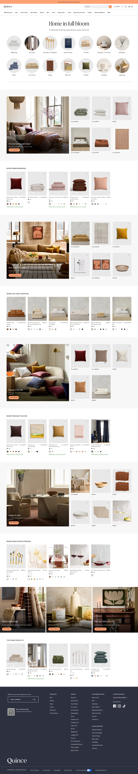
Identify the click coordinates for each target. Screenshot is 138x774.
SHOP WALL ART (101, 629)
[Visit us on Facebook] (114, 706)
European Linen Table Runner (54, 571)
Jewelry (52, 707)
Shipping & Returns (97, 710)
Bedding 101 (74, 732)
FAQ (93, 700)
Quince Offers (75, 750)
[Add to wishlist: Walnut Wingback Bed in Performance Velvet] (87, 130)
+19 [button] (64, 577)
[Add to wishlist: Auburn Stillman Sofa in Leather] (23, 299)
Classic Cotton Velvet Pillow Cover (12, 198)
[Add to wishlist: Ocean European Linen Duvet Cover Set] (108, 646)
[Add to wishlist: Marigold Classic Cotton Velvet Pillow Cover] (129, 224)
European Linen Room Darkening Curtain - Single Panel (33, 670)
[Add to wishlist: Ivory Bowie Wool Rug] (108, 224)
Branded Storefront (97, 745)
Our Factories (74, 710)
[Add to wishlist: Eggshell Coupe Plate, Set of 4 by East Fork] (87, 503)
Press (72, 716)
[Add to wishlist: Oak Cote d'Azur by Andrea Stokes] (44, 421)
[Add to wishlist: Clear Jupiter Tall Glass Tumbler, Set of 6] (44, 547)
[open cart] (126, 7)
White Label (95, 739)
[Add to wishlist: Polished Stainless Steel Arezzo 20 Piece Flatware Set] (87, 646)
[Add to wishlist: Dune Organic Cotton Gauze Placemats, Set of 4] (108, 503)
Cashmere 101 (75, 719)
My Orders (95, 704)
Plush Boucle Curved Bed (52, 323)
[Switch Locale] (129, 7)
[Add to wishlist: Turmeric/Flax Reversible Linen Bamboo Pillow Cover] (65, 421)
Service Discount (75, 741)
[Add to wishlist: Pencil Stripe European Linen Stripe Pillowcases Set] (108, 99)
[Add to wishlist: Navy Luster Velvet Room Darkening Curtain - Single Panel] (108, 421)
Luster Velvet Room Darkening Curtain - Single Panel (96, 445)
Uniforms (94, 748)
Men (51, 697)
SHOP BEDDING (14, 150)
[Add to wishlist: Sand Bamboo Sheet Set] (23, 646)
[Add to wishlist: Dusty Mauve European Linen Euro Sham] (129, 99)
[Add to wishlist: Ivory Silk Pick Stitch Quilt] (44, 174)
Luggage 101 (74, 735)
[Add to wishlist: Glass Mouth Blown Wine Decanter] (108, 547)
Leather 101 (74, 725)
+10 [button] (43, 675)
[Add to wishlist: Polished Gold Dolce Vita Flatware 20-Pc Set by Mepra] (23, 547)
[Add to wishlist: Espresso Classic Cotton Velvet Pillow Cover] (23, 421)
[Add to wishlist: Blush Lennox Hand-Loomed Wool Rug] (129, 130)
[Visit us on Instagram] (119, 706)
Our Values (74, 707)
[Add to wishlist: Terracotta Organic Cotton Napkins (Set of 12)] (129, 472)
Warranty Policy (96, 713)
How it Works (74, 704)
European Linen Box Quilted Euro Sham (98, 198)
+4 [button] (63, 674)
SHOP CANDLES (54, 629)
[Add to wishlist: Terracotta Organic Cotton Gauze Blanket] (108, 130)
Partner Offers (54, 713)
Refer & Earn (74, 700)
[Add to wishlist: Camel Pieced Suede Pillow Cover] (87, 377)
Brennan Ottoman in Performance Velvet (96, 323)
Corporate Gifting (97, 733)
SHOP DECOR (14, 397)
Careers (73, 738)
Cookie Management (101, 770)
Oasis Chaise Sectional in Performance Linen (76, 323)
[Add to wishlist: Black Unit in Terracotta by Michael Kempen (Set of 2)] (108, 255)
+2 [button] (42, 579)
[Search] (110, 6)
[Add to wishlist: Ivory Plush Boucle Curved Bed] (65, 299)
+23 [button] (22, 674)
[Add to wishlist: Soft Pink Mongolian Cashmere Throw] (87, 421)
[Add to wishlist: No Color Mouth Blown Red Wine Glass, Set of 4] (87, 547)
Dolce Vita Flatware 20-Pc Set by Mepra (13, 571)
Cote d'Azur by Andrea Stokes (31, 445)
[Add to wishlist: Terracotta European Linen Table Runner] (65, 547)
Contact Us (95, 719)
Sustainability (74, 713)
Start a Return (96, 707)
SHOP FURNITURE (15, 275)
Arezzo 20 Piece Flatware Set (76, 670)
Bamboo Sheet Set (11, 669)
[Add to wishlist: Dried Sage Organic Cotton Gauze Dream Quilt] (87, 99)
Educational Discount (76, 744)
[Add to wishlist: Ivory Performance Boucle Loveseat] (108, 377)
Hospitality (95, 742)
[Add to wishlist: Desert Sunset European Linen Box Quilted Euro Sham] (108, 174)
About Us (73, 697)
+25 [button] (64, 204)
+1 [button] (42, 329)
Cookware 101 (75, 722)
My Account (95, 697)
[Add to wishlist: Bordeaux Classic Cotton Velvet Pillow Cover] (23, 174)
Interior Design (96, 736)
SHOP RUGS (6, 629)
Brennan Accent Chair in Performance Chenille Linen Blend (35, 323)
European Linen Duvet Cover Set (74, 198)
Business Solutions (97, 729)
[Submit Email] (33, 699)
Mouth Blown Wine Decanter (98, 570)
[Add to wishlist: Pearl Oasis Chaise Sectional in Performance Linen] (87, 299)
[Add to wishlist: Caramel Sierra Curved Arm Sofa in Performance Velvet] (87, 224)
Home (51, 704)
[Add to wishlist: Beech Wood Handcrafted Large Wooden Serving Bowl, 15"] (108, 472)
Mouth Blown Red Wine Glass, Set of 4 (76, 571)
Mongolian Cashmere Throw (75, 445)
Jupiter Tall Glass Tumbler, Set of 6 (34, 571)
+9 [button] (106, 204)
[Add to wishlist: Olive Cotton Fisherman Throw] (65, 646)
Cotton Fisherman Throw (55, 669)
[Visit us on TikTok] (124, 706)
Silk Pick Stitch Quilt (33, 197)
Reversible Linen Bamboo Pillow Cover (54, 445)
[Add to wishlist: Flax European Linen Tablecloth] (87, 472)
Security (94, 716)
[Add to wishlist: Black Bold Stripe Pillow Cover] (129, 346)
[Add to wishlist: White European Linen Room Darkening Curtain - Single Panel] (44, 646)
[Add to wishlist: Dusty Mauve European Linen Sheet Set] (65, 174)
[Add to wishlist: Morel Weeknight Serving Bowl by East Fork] (129, 255)
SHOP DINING (14, 522)
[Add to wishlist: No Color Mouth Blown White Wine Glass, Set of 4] (129, 503)
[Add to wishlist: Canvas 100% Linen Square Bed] (129, 299)
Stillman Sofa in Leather (10, 323)
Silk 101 (73, 728)
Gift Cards (53, 710)
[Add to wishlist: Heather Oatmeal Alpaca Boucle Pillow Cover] (108, 346)
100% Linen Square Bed (117, 323)
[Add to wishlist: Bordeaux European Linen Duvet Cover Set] (87, 174)
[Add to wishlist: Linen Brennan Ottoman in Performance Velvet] (108, 299)
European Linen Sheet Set (54, 198)
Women (52, 700)
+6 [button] (106, 329)
